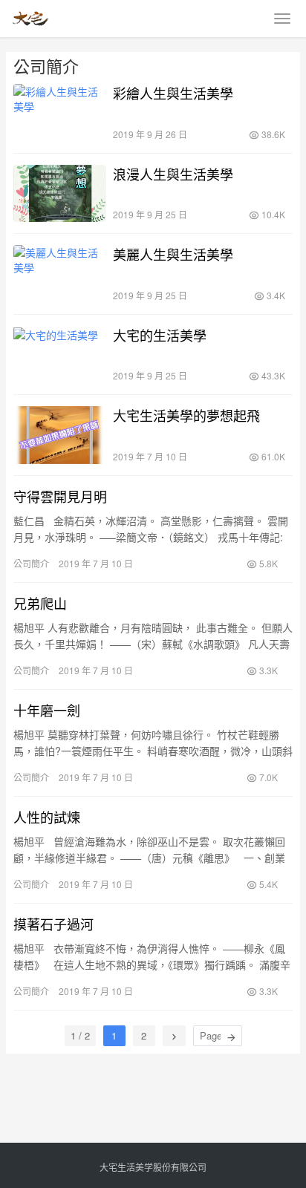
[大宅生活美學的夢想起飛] (59, 435)
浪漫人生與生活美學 (173, 174)
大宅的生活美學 (159, 335)
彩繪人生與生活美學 (173, 93)
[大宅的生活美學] (59, 355)
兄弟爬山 (40, 603)
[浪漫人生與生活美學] (59, 194)
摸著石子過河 (53, 924)
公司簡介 (31, 563)
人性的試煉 (46, 817)
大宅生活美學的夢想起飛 (186, 415)
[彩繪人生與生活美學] (59, 113)
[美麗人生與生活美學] (59, 274)
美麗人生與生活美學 (173, 254)
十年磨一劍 (46, 710)
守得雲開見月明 (60, 496)
